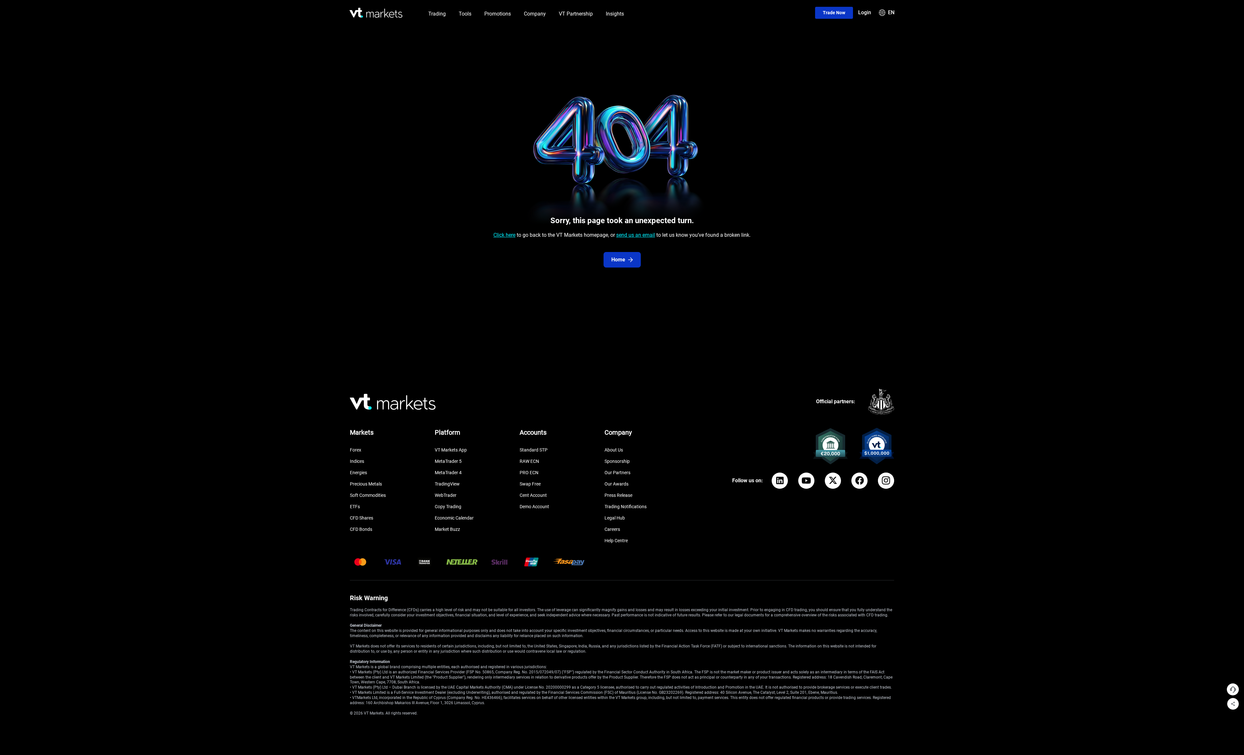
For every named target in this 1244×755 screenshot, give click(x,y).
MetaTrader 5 (448, 461)
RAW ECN (529, 461)
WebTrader (445, 495)
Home (618, 260)
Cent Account (533, 495)
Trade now (834, 12)
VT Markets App (451, 449)
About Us (614, 449)
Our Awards (616, 483)
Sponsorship (617, 461)
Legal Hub (615, 517)
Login (864, 12)
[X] (833, 481)
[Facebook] (859, 481)
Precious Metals (366, 483)
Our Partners (617, 472)
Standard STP (533, 449)
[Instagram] (886, 481)
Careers (612, 529)
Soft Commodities (368, 495)
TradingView (447, 483)
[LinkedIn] (780, 481)
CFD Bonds (361, 529)
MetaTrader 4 (448, 472)
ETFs (355, 506)
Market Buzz (447, 529)
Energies (358, 472)
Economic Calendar (454, 517)
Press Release (618, 495)
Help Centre (616, 540)
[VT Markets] (376, 13)
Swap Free (530, 483)
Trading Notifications (626, 506)
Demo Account (534, 506)
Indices (357, 461)
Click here (504, 235)
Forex (355, 449)
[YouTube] (806, 481)
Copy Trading (448, 506)
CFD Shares (361, 517)
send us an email (635, 235)
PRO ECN (529, 472)
